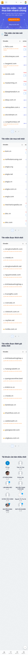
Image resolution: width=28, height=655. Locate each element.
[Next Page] (18, 131)
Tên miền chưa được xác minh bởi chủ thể (11, 49)
